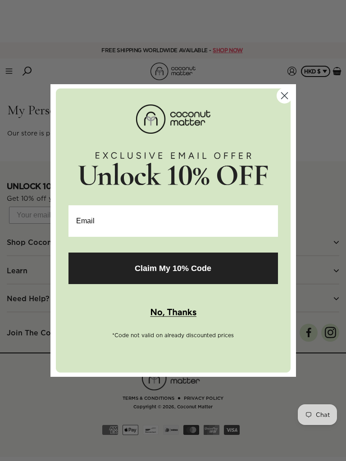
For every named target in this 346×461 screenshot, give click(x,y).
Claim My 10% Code (173, 268)
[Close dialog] (284, 96)
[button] (173, 313)
